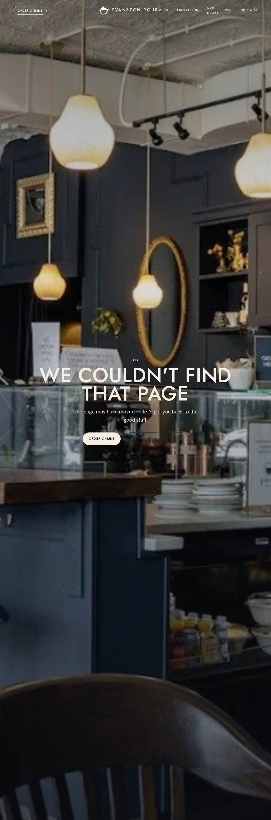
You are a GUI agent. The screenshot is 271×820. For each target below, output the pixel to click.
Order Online (30, 10)
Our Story (213, 10)
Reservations (188, 10)
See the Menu (143, 438)
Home (177, 438)
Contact (249, 10)
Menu (164, 10)
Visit (229, 10)
